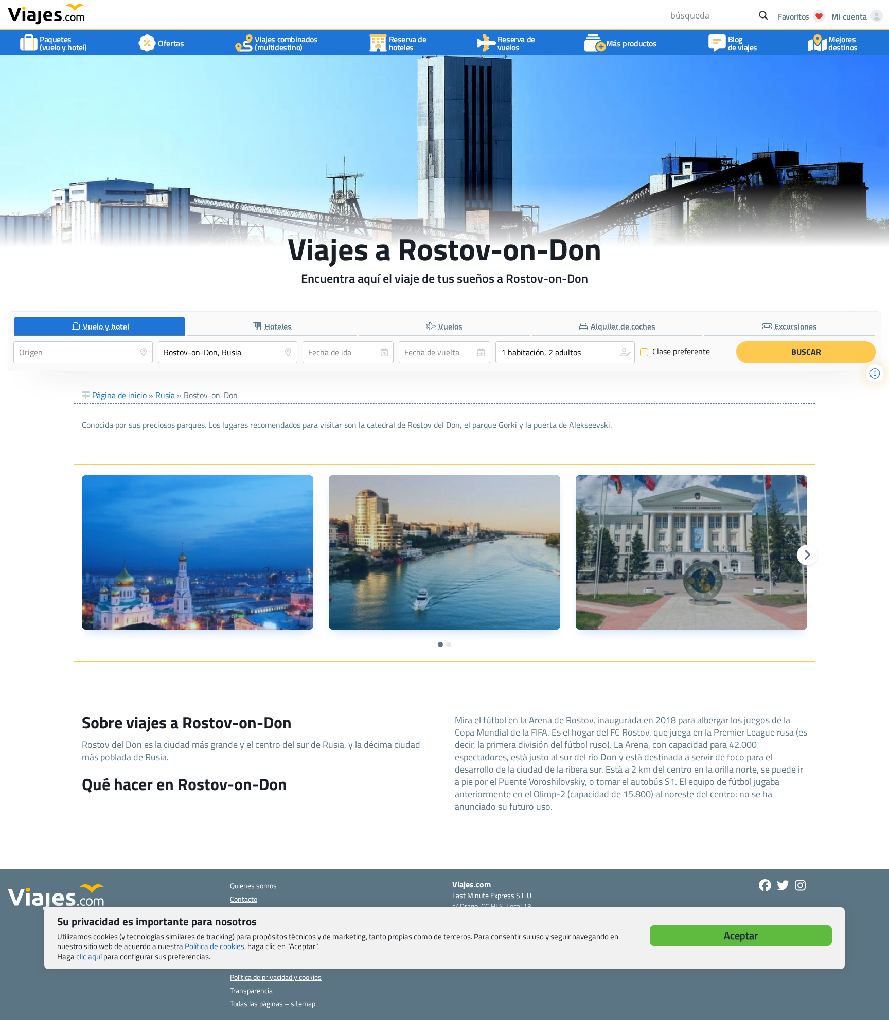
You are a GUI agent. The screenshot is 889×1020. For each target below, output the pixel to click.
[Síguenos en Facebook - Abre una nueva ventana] (765, 885)
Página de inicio (119, 395)
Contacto (243, 898)
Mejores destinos (843, 43)
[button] (565, 352)
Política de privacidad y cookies (276, 977)
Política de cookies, (215, 946)
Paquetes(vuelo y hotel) (63, 43)
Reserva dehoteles (407, 43)
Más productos (631, 43)
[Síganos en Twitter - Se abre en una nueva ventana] (783, 885)
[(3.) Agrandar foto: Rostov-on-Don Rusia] (691, 552)
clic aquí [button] (89, 956)
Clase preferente (675, 351)
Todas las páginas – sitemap (272, 1003)
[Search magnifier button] (763, 15)
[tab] (99, 326)
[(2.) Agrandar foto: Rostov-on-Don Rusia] (444, 552)
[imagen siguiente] (807, 555)
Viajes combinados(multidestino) (286, 43)
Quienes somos (253, 885)
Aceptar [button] (741, 935)
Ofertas (171, 43)
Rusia (165, 395)
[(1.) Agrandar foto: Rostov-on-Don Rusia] (197, 552)
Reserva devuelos (516, 43)
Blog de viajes (742, 43)
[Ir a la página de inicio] (46, 13)
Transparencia (251, 990)
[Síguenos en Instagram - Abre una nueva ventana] (800, 885)
